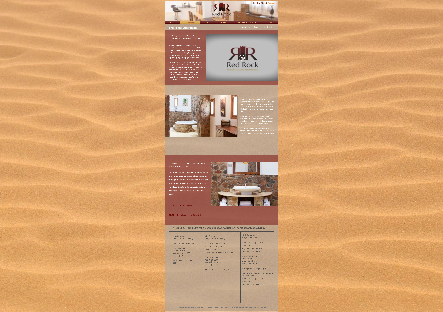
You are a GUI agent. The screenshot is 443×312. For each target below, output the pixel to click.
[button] (201, 116)
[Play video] (242, 58)
